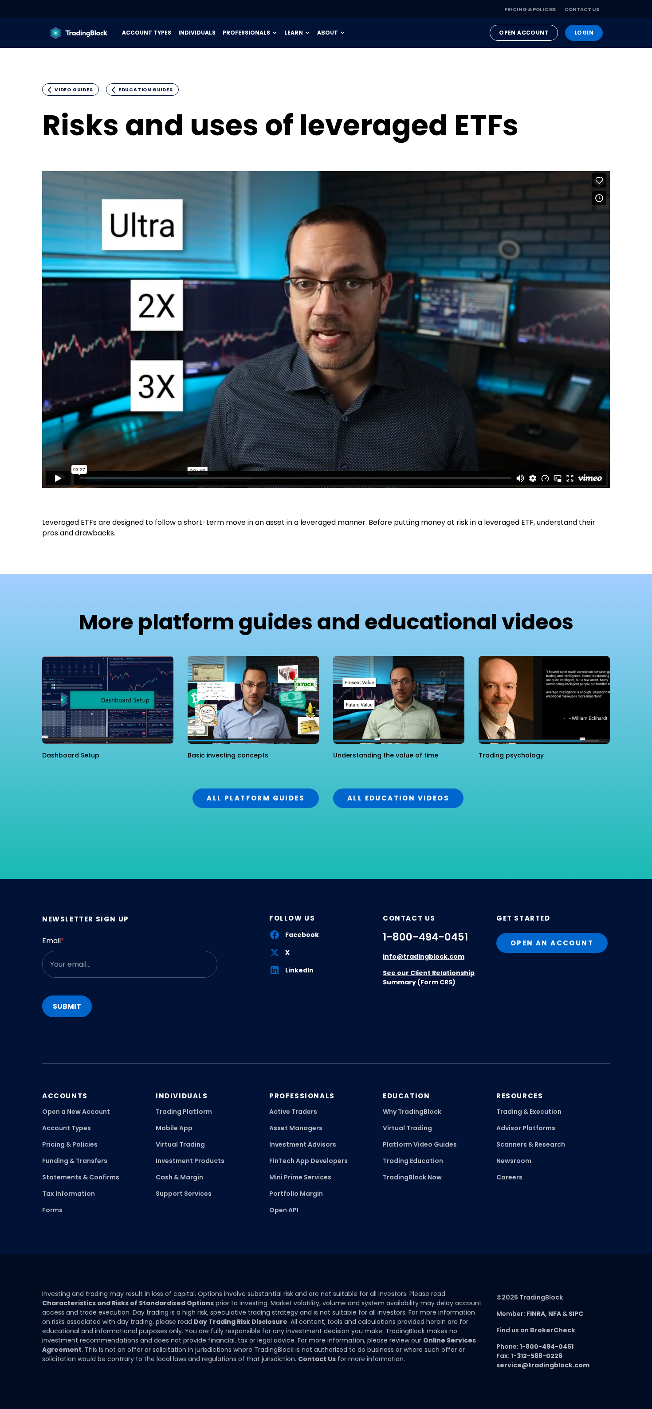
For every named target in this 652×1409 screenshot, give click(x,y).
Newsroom (513, 1160)
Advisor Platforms (525, 1128)
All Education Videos (398, 798)
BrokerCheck (552, 1330)
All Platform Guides (256, 798)
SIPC (576, 1313)
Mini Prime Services (300, 1177)
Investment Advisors (302, 1144)
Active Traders (293, 1111)
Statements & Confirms (80, 1177)
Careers (509, 1177)
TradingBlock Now (412, 1177)
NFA (554, 1313)
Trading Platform (184, 1111)
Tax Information (68, 1193)
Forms (52, 1210)
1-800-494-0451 (425, 937)
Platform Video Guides (420, 1144)
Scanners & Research (530, 1144)
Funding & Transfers (74, 1160)
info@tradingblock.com (423, 956)
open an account (552, 943)
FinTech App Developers (308, 1160)
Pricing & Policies (530, 9)
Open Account (524, 32)
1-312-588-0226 (536, 1355)
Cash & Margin (179, 1177)
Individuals (197, 32)
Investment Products (190, 1160)
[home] (78, 33)
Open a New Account (76, 1111)
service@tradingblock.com (542, 1365)
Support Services (184, 1193)
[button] (250, 33)
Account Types (146, 32)
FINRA (535, 1313)
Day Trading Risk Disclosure (240, 1321)
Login (583, 32)
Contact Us (582, 9)
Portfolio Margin (296, 1193)
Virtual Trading (180, 1144)
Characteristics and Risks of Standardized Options (128, 1303)
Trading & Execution (529, 1111)
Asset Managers (295, 1128)
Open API (284, 1210)
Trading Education (413, 1160)
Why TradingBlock (412, 1111)
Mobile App (174, 1128)
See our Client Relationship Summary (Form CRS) (429, 977)
